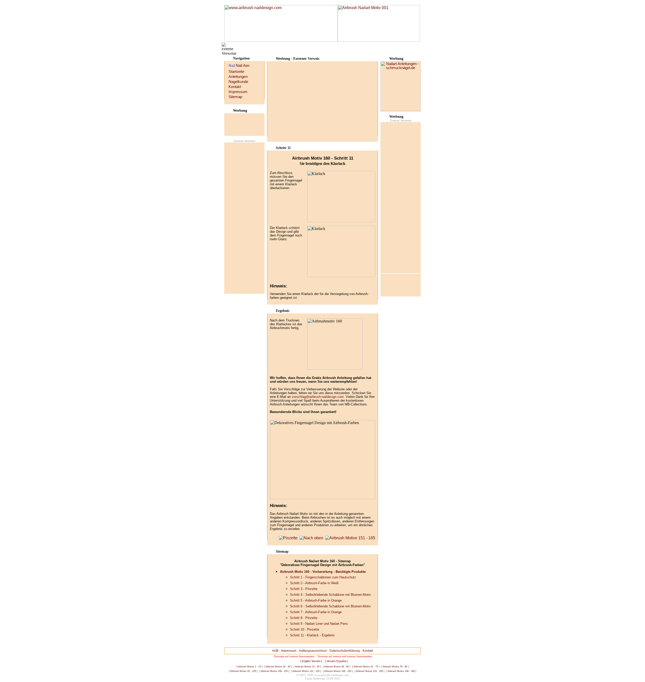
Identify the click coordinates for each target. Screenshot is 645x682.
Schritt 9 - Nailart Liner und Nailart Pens (319, 624)
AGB (275, 651)
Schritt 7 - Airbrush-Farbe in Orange (316, 612)
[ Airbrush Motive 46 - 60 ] (336, 666)
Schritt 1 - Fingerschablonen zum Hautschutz (323, 577)
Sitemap (235, 97)
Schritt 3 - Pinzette (303, 589)
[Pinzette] (288, 538)
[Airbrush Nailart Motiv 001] (379, 40)
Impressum (238, 92)
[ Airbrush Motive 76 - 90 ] (395, 666)
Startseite (236, 72)
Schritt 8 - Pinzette (303, 618)
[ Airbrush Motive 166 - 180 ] (401, 671)
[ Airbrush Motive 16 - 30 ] (278, 666)
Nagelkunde (238, 82)
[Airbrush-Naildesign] (281, 23)
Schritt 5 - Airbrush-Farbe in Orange (316, 600)
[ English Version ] (311, 661)
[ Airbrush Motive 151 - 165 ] (369, 671)
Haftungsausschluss (313, 651)
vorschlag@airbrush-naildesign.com (318, 397)
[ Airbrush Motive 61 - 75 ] (365, 666)
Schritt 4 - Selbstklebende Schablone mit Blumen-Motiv (330, 595)
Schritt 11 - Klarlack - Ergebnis (312, 635)
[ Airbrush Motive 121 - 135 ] (306, 671)
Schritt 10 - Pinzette (304, 629)
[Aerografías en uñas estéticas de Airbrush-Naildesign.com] (246, 66)
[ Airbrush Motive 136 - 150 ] (338, 671)
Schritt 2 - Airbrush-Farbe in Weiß (314, 583)
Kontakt (235, 87)
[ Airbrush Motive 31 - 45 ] (307, 666)
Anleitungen (238, 77)
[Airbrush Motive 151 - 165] (350, 538)
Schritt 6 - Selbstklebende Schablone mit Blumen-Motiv (330, 606)
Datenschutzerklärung (345, 651)
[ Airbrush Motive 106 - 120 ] (274, 671)
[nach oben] (311, 538)
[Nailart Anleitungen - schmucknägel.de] (400, 110)
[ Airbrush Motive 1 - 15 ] (250, 666)
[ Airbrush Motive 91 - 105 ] (243, 671)
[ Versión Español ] (336, 661)
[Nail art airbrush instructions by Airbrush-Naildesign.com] (239, 66)
